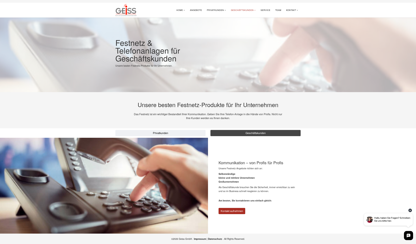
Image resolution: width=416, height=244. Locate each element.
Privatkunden (215, 10)
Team (278, 10)
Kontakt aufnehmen (232, 211)
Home (179, 10)
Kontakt (291, 10)
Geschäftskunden (242, 10)
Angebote (196, 10)
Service (265, 10)
